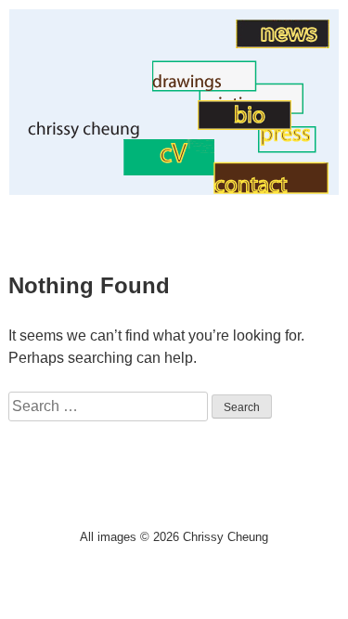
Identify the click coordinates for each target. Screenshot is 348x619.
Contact (238, 150)
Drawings (120, 87)
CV (112, 170)
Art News (205, 43)
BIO (185, 125)
